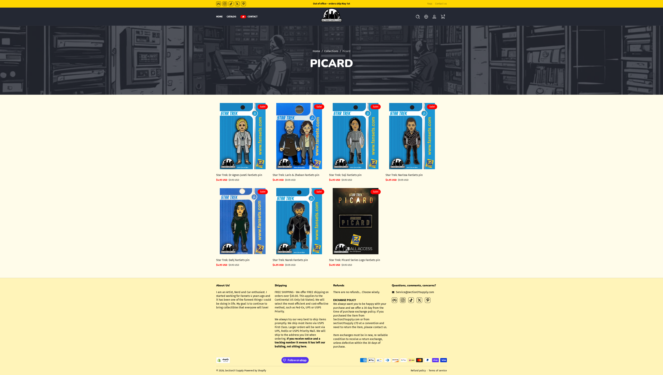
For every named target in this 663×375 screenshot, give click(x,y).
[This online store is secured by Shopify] (223, 360)
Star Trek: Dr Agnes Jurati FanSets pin (239, 175)
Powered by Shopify (255, 370)
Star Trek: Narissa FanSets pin (404, 175)
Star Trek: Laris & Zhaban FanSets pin (296, 175)
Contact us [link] (441, 3)
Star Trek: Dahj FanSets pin (232, 260)
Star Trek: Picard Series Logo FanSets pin (354, 260)
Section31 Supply (234, 370)
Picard (346, 51)
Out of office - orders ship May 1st (331, 3)
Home (316, 51)
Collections (331, 51)
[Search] (418, 17)
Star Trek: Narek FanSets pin (290, 260)
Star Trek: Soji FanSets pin (345, 175)
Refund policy (418, 370)
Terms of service (438, 370)
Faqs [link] (429, 3)
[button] (418, 16)
